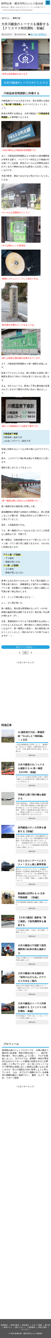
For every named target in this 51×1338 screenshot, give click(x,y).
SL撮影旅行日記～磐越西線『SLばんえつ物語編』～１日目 (31, 736)
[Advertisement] (25, 690)
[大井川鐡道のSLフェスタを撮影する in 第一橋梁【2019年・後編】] (7, 768)
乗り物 (34, 34)
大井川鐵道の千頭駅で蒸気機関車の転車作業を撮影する (32, 949)
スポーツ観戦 (37, 1325)
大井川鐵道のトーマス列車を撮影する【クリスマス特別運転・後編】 (32, 1007)
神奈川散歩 (15, 1325)
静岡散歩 (42, 34)
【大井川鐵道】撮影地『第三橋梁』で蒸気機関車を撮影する (32, 921)
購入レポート (20, 1327)
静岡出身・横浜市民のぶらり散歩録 (22, 3)
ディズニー (25, 1330)
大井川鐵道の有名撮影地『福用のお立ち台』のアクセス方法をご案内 (32, 977)
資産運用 (31, 1327)
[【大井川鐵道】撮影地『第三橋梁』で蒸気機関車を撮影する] (7, 921)
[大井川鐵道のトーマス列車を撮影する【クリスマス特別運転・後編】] (7, 1007)
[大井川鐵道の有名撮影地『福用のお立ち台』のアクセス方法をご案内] (7, 977)
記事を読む (32, 755)
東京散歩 (25, 1325)
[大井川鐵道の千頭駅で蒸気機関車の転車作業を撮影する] (7, 949)
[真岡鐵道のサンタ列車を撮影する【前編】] (7, 831)
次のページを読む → (25, 647)
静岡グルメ (8, 1327)
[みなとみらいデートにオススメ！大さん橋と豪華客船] (7, 864)
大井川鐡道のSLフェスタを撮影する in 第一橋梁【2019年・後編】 (31, 768)
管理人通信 (42, 1327)
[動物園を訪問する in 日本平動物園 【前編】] (7, 897)
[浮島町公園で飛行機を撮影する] (7, 798)
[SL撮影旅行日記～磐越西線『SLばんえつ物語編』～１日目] (7, 736)
